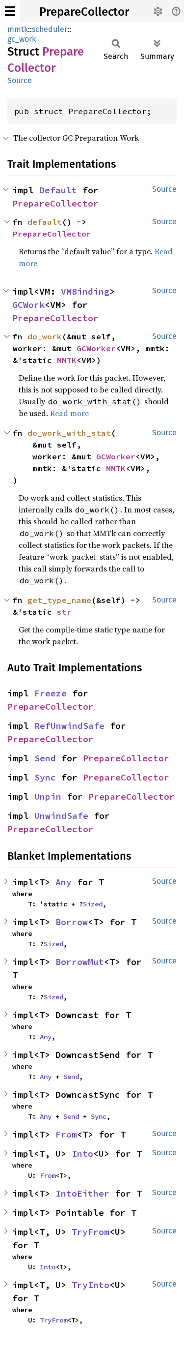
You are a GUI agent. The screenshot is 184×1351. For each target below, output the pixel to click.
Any (63, 882)
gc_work (21, 39)
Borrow (71, 922)
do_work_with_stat (69, 433)
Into (82, 1153)
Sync (45, 777)
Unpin (47, 796)
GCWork (28, 304)
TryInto (90, 1285)
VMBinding (85, 291)
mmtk (17, 29)
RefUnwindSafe (69, 725)
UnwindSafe (61, 815)
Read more (69, 413)
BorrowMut (79, 961)
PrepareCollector (84, 12)
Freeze (50, 693)
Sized (93, 904)
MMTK (67, 360)
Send (45, 758)
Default (58, 190)
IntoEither (82, 1193)
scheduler (49, 29)
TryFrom (90, 1231)
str (64, 612)
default (44, 222)
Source (19, 80)
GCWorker (96, 348)
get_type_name (59, 600)
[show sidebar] (10, 11)
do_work (44, 336)
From (66, 1134)
